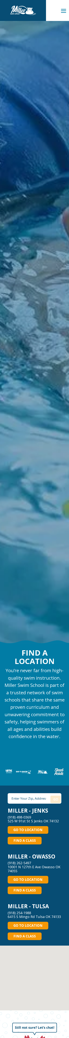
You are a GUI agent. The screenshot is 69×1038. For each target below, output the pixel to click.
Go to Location (28, 830)
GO (55, 799)
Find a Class (24, 840)
